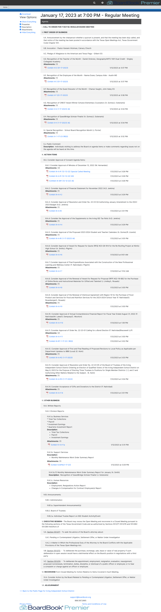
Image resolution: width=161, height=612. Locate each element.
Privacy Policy (25, 604)
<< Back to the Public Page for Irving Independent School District (47, 591)
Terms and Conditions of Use (94, 604)
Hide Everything (28, 32)
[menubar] (80, 2)
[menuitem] (94, 2)
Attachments (27, 30)
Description (26, 27)
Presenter (26, 24)
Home (5, 7)
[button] (102, 3)
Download (26, 14)
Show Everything (29, 22)
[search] (94, 2)
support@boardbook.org (80, 597)
